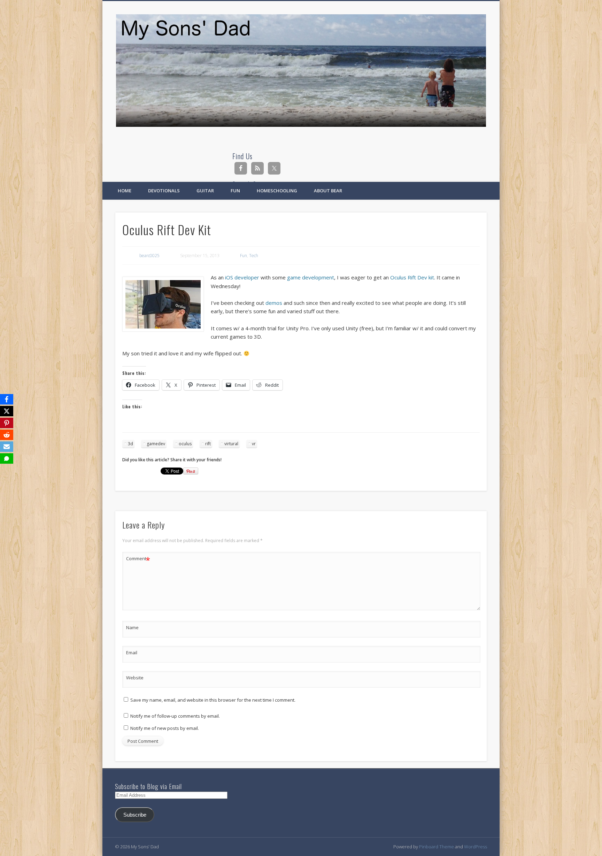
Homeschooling (277, 190)
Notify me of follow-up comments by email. (175, 716)
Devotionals (164, 190)
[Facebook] (6, 399)
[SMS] (6, 458)
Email (131, 652)
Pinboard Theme (436, 846)
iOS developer (242, 277)
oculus (185, 444)
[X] (6, 411)
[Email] (6, 446)
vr (254, 444)
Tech (253, 256)
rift (208, 444)
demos (273, 302)
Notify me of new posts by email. (164, 728)
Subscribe (134, 815)
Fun (235, 190)
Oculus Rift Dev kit (412, 277)
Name (132, 627)
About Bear (328, 190)
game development (310, 277)
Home (124, 190)
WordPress (475, 846)
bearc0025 (149, 256)
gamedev (156, 444)
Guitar (205, 190)
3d (130, 444)
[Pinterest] (6, 423)
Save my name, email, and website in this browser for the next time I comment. (212, 700)
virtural (231, 444)
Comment (138, 559)
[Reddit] (6, 435)
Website (135, 677)
